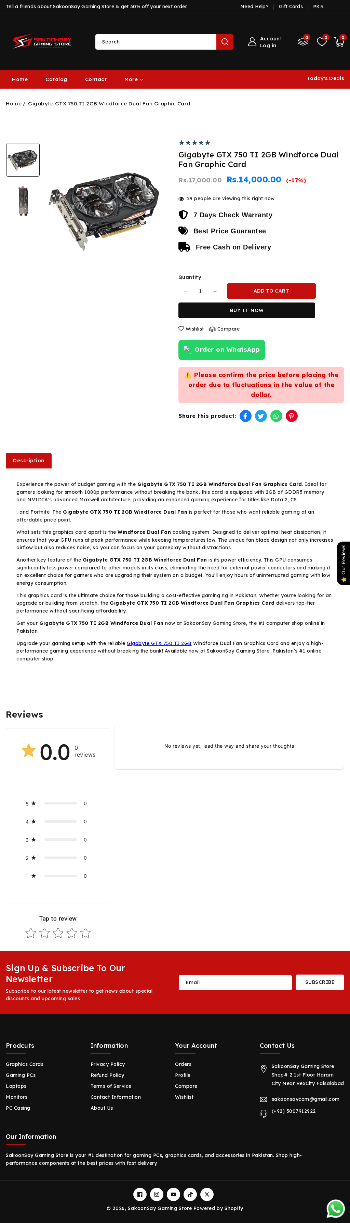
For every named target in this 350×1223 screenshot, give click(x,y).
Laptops (16, 1086)
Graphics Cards (24, 1064)
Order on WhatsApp (227, 349)
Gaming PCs (21, 1075)
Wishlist (184, 1097)
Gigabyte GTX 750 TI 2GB (159, 643)
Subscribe (320, 982)
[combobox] (164, 42)
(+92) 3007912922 (294, 1111)
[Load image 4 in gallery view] (23, 201)
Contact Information (116, 1097)
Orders (183, 1064)
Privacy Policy (108, 1064)
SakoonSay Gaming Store (160, 1208)
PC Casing (18, 1108)
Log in (268, 45)
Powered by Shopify (218, 1208)
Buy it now (247, 310)
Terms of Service (111, 1086)
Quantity (189, 277)
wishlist (195, 329)
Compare (186, 1086)
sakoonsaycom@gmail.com (306, 1099)
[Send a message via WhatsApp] (336, 1209)
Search (224, 42)
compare (228, 329)
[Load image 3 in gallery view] (23, 160)
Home (14, 103)
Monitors (16, 1097)
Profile (183, 1075)
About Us (102, 1108)
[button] (339, 41)
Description (28, 460)
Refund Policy (107, 1075)
